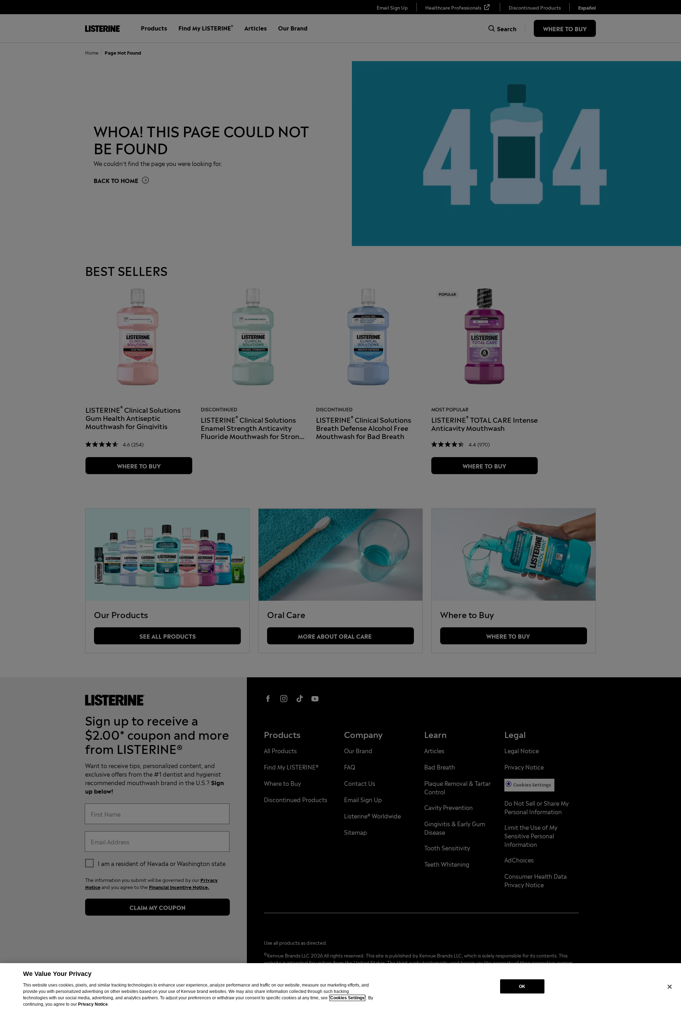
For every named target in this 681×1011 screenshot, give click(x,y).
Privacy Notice (93, 1004)
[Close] (669, 986)
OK (522, 986)
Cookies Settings (347, 997)
